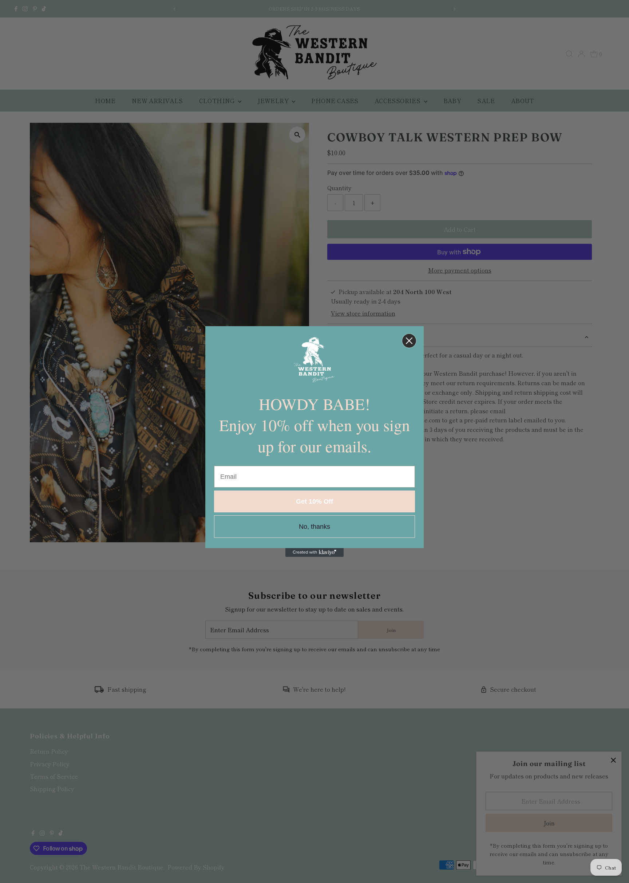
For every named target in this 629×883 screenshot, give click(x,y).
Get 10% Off (314, 501)
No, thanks (314, 526)
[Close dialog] (409, 340)
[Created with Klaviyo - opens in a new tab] (314, 552)
